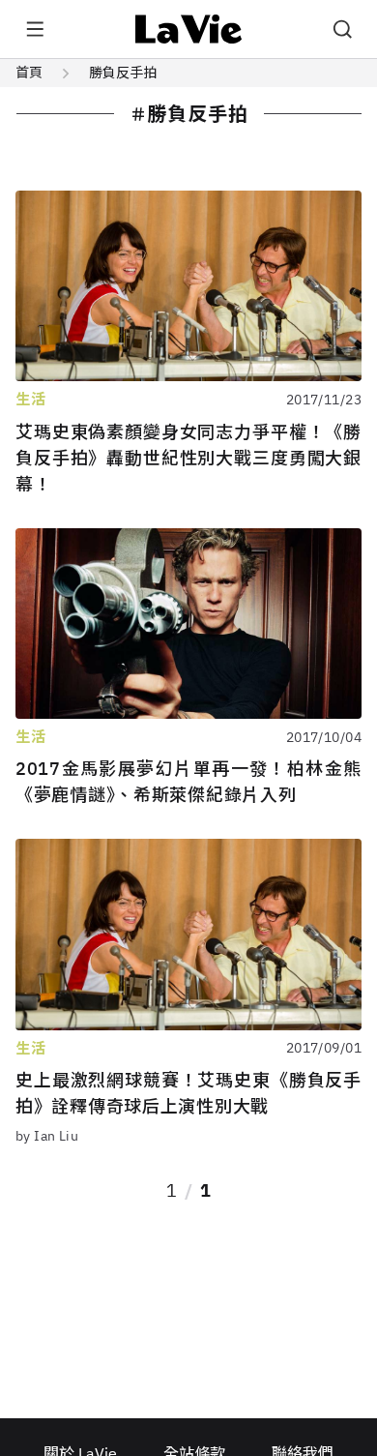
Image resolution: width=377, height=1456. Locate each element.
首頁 (29, 72)
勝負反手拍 (123, 72)
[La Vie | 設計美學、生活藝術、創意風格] (189, 29)
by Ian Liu (46, 1135)
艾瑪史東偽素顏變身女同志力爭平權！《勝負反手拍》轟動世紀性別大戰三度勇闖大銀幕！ (188, 458)
